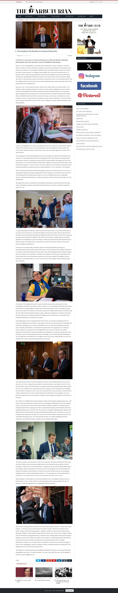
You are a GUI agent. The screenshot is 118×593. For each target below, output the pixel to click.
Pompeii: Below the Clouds (43, 580)
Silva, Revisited (79, 127)
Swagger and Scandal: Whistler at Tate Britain (87, 124)
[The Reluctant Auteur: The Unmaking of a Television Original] (63, 573)
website (67, 552)
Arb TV (91, 16)
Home (19, 16)
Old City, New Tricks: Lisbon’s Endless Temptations (88, 132)
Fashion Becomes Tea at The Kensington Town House (89, 146)
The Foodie (28, 16)
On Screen (69, 55)
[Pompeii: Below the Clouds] (43, 573)
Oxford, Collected (80, 143)
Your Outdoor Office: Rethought (34, 2)
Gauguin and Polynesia (82, 129)
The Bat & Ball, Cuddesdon (82, 121)
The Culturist (55, 16)
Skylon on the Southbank (82, 108)
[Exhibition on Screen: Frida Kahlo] (24, 573)
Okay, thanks (69, 590)
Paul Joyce (19, 55)
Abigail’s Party (79, 118)
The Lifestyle (69, 16)
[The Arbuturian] (44, 9)
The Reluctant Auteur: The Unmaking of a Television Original (62, 582)
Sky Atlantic (40, 550)
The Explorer (41, 16)
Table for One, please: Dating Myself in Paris (87, 138)
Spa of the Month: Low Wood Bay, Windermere (87, 140)
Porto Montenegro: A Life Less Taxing (85, 149)
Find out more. (60, 590)
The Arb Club (81, 16)
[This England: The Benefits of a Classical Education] (44, 48)
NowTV (48, 550)
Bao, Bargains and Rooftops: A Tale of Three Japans (88, 135)
